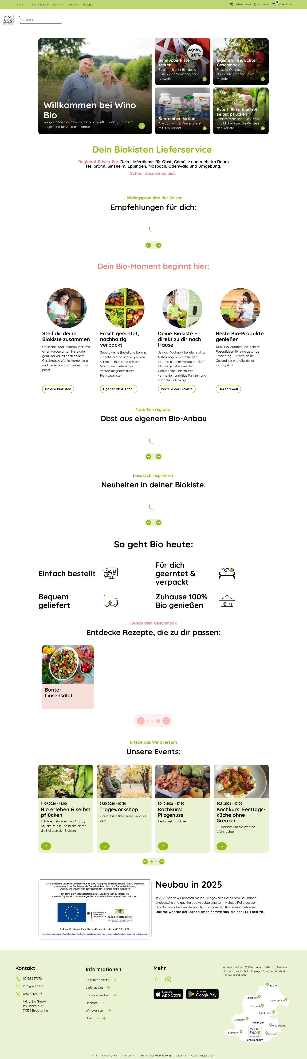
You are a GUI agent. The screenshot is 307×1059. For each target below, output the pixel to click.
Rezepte (92, 1003)
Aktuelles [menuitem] (73, 4)
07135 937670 (32, 978)
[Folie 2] (156, 861)
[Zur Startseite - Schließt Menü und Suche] (8, 20)
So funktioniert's (97, 980)
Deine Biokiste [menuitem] (40, 4)
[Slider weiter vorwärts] (158, 245)
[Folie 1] (151, 861)
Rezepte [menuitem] (88, 4)
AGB (94, 1055)
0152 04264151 (33, 994)
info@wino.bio (33, 986)
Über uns (92, 1018)
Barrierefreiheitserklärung (156, 1055)
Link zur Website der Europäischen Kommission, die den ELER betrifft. (209, 912)
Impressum (128, 1055)
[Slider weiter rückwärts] (148, 245)
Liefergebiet (94, 987)
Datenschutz (109, 1055)
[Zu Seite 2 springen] (154, 721)
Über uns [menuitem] (58, 4)
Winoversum (95, 1010)
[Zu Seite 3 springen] (159, 721)
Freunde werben (98, 995)
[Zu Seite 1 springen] (149, 721)
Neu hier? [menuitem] (22, 4)
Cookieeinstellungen (203, 1055)
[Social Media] (159, 979)
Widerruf (181, 1055)
